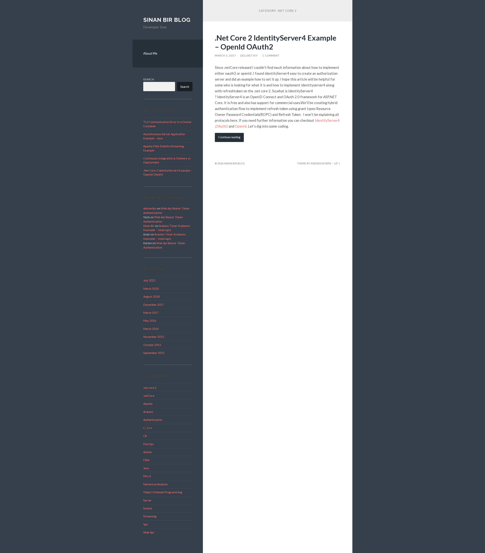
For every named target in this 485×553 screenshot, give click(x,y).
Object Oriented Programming (162, 492)
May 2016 (149, 320)
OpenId (240, 126)
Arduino (148, 411)
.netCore (148, 395)
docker (147, 452)
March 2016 (151, 328)
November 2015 (153, 336)
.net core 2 (149, 387)
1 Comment (271, 55)
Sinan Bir (148, 225)
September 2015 (153, 353)
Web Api (148, 532)
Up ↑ (337, 163)
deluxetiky (149, 208)
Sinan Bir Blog (166, 19)
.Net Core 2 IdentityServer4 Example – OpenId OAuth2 (275, 42)
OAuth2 (221, 126)
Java (146, 468)
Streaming (149, 516)
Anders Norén (321, 163)
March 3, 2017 (225, 55)
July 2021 (149, 280)
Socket (147, 508)
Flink (146, 460)
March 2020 (151, 288)
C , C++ (147, 428)
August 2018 (151, 296)
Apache (148, 403)
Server (147, 500)
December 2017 (153, 304)
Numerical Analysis (155, 484)
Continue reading (229, 137)
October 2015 (152, 345)
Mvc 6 (147, 476)
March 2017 (151, 312)
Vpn (145, 524)
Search (148, 79)
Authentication (152, 419)
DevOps (148, 444)
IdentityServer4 (327, 120)
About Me (150, 53)
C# (145, 436)
